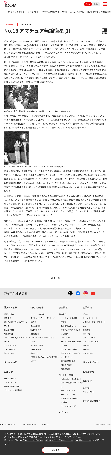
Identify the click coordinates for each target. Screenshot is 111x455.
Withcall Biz (65, 337)
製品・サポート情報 (12, 386)
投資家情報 (88, 371)
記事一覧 (55, 277)
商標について (47, 424)
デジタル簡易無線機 (69, 349)
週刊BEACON (33, 12)
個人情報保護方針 (29, 424)
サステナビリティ (91, 362)
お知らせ (8, 371)
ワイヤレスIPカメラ (69, 406)
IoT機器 (64, 402)
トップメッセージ (90, 318)
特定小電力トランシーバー (71, 326)
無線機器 (62, 314)
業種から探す (9, 314)
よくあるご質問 (10, 345)
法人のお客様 (10, 307)
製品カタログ (9, 330)
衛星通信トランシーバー (70, 353)
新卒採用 (86, 388)
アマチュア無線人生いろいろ (54, 12)
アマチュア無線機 (37, 314)
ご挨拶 (85, 314)
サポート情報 (10, 362)
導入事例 (7, 318)
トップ (7, 12)
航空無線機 (65, 369)
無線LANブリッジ (68, 394)
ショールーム (88, 353)
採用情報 (87, 381)
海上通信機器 (35, 326)
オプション (63, 412)
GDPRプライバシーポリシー (59, 440)
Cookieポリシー (83, 440)
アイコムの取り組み (91, 341)
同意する (55, 450)
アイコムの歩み (89, 337)
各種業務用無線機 (68, 361)
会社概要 (86, 330)
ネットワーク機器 (66, 375)
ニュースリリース (11, 382)
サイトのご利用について (9, 424)
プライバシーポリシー (32, 440)
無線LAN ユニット (68, 390)
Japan (88, 4)
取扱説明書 (8, 333)
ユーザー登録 (9, 349)
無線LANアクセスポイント (71, 378)
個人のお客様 (18, 12)
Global (96, 4)
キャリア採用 (88, 391)
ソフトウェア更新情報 (13, 390)
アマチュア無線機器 (69, 318)
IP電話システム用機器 (69, 398)
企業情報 (87, 307)
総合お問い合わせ (91, 400)
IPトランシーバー (68, 357)
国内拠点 (86, 345)
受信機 (33, 322)
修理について (9, 353)
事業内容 (86, 333)
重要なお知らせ (10, 378)
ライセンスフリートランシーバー (43, 318)
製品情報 (63, 307)
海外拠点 (86, 349)
